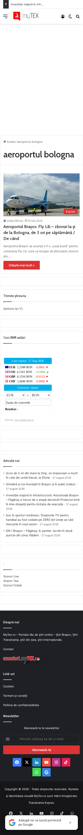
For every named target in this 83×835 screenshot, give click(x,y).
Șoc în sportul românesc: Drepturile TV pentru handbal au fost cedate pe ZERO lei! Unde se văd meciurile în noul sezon (39, 520)
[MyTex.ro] (28, 16)
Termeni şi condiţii (15, 695)
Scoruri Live (11, 576)
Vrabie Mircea (15, 220)
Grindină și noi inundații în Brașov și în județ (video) (40, 484)
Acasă (10, 141)
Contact (8, 649)
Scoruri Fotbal (12, 585)
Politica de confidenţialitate (21, 705)
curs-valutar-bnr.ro (24, 420)
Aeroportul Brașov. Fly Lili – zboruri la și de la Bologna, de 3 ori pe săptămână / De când (39, 232)
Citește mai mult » (21, 265)
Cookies (8, 686)
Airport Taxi (11, 580)
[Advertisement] (41, 78)
